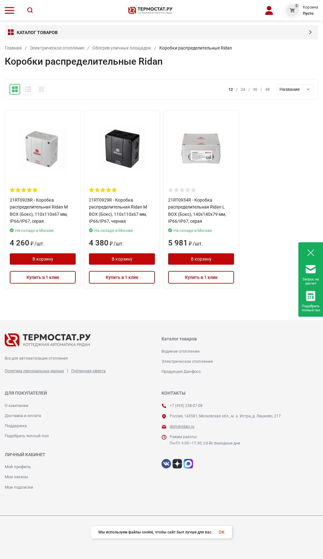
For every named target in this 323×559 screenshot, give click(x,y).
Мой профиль (18, 466)
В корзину (42, 259)
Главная (13, 48)
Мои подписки (19, 487)
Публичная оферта (88, 371)
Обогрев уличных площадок (121, 48)
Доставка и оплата (23, 415)
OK (222, 532)
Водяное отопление (181, 351)
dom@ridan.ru (182, 426)
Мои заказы (16, 476)
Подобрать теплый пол (27, 435)
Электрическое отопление (57, 48)
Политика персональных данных (34, 371)
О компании (16, 405)
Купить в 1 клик (42, 277)
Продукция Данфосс (181, 371)
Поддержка (16, 425)
